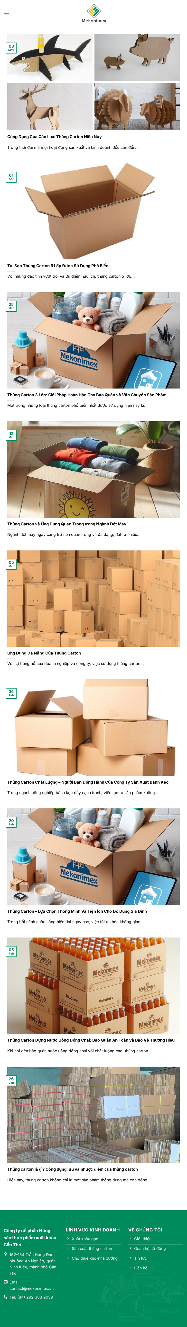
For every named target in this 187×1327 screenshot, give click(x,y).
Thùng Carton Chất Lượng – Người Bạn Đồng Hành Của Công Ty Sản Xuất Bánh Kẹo (87, 782)
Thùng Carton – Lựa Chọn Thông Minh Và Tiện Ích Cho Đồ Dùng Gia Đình (77, 911)
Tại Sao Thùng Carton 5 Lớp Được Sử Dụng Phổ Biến (57, 265)
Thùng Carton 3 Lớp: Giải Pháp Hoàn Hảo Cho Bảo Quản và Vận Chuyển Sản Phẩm (87, 394)
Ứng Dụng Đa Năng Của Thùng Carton (44, 653)
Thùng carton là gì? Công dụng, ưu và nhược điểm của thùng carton (72, 1169)
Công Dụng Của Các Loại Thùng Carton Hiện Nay (54, 136)
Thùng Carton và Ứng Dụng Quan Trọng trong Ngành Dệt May (66, 524)
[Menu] (6, 13)
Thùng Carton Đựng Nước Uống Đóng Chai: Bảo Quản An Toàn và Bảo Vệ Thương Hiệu (91, 1040)
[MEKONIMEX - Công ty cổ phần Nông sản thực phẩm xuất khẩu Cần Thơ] (94, 13)
